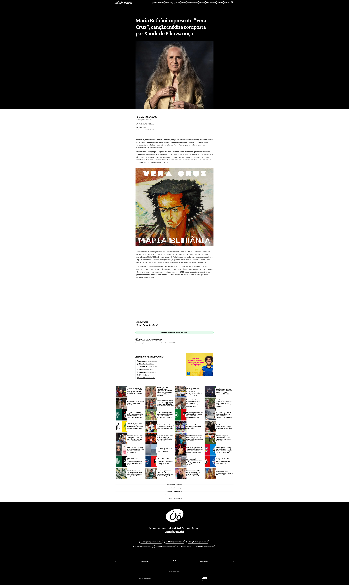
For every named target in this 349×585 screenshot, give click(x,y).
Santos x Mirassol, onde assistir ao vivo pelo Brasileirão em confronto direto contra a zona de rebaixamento (135, 426)
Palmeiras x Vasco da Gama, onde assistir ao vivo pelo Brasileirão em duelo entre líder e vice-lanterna (134, 461)
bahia (184, 2)
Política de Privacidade (174, 571)
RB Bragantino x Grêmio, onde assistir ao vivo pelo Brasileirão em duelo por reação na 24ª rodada (224, 450)
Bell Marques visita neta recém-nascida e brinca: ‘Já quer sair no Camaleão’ (224, 426)
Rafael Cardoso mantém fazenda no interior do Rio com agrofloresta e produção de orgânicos (165, 414)
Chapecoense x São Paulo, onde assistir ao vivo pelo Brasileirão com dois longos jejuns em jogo (194, 414)
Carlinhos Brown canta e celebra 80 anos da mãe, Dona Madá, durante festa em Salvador (194, 438)
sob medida (211, 2)
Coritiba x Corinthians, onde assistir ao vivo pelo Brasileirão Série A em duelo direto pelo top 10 (135, 414)
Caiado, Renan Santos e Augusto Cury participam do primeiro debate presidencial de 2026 (224, 391)
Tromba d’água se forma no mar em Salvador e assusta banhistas (165, 449)
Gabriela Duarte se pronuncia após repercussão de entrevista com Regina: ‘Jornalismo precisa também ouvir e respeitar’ (165, 391)
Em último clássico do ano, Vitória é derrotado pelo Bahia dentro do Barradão (165, 426)
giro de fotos (168, 2)
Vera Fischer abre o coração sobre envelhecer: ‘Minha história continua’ (224, 473)
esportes (219, 2)
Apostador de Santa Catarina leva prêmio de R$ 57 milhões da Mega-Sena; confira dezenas (134, 473)
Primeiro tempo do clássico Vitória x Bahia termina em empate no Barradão (223, 438)
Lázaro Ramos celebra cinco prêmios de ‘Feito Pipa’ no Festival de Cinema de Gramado (193, 473)
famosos (202, 2)
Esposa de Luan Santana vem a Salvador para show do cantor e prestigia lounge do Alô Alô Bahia (194, 450)
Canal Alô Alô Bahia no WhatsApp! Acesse (174, 332)
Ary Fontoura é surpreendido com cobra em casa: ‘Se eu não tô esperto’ (194, 461)
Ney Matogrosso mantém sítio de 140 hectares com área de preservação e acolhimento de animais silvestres (224, 403)
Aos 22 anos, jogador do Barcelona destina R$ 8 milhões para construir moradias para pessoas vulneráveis (134, 391)
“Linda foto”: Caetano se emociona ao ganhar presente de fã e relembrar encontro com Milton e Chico (194, 403)
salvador (177, 2)
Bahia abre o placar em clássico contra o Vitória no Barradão (193, 426)
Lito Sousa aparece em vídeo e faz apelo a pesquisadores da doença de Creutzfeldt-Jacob (165, 473)
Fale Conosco (204, 562)
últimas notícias (158, 2)
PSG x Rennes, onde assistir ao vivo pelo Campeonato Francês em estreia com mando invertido (165, 461)
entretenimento (193, 2)
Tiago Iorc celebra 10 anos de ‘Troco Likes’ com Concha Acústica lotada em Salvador (165, 438)
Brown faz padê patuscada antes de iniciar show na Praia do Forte (135, 403)
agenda (226, 2)
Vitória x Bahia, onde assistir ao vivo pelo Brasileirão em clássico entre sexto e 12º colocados (223, 461)
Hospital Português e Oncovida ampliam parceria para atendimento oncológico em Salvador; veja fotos (194, 391)
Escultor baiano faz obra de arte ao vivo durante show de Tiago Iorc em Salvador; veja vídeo (135, 438)
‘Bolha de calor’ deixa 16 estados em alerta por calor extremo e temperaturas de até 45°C (224, 414)
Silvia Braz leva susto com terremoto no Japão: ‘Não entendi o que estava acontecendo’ (135, 450)
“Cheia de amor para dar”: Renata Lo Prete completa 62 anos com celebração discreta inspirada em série (165, 403)
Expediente (144, 562)
